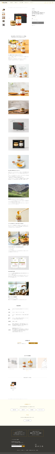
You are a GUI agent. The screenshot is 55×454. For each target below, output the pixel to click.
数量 (32, 18)
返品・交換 (23, 409)
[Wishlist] (45, 2)
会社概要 (27, 450)
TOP (8, 7)
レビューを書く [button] (33, 343)
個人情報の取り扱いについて (14, 444)
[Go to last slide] (10, 18)
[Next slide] (27, 18)
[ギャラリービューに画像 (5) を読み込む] (3, 24)
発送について (33, 25)
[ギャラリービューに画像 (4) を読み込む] (3, 20)
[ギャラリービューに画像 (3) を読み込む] (3, 17)
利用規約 (37, 450)
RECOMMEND (11, 7)
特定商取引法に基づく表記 (32, 450)
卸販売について (23, 450)
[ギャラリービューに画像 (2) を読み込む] (3, 13)
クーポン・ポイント (40, 409)
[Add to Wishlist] (45, 23)
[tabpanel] (27, 364)
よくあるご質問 (27, 420)
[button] (50, 3)
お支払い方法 (14, 409)
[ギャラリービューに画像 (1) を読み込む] (3, 9)
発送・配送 (32, 409)
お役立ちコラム (18, 450)
